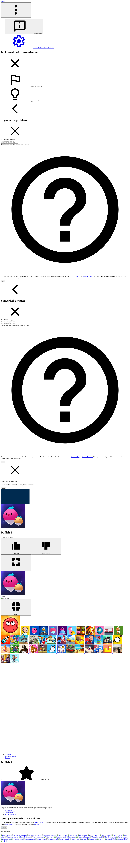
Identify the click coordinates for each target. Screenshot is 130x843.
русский (64, 837)
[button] (65, 80)
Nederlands (28, 837)
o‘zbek (51, 837)
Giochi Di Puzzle (10, 811)
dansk (86, 835)
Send (3, 462)
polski (74, 837)
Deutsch (97, 835)
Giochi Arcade (9, 812)
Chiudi (3, 488)
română (100, 837)
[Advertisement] (15, 675)
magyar (16, 837)
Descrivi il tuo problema (8, 139)
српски (124, 837)
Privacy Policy (75, 276)
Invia (3, 281)
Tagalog (32, 839)
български (23, 835)
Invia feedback (38, 33)
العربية (72, 839)
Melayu (65, 835)
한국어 (113, 839)
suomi (9, 839)
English (9, 835)
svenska (20, 839)
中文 (7, 841)
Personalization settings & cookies (43, 48)
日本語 (125, 839)
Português (87, 837)
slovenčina (112, 837)
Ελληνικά (55, 839)
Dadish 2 (7, 758)
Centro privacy (39, 822)
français (120, 835)
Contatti (36, 824)
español (109, 835)
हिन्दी (86, 839)
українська (38, 835)
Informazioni (9, 824)
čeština (75, 835)
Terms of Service (87, 276)
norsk (42, 837)
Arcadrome (8, 754)
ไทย (103, 839)
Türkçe (43, 839)
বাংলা (95, 839)
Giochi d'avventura (10, 756)
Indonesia (53, 835)
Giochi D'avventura (10, 814)
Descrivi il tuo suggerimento (9, 320)
